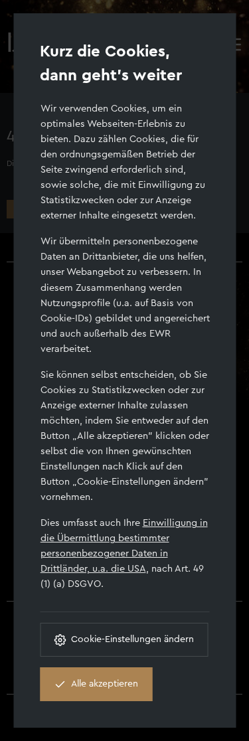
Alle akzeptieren (104, 684)
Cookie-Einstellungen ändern (132, 639)
